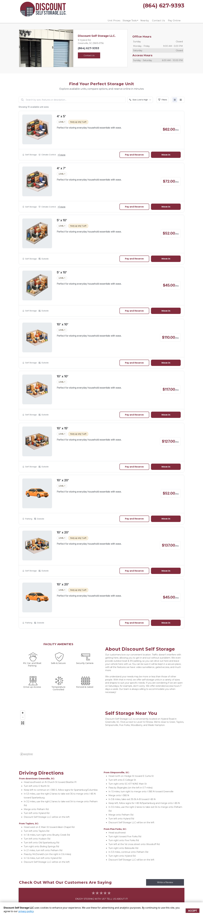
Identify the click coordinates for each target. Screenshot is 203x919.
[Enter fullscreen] (23, 723)
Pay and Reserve (134, 154)
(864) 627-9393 (88, 48)
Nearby (144, 20)
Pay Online (174, 20)
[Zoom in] (23, 713)
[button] (23, 48)
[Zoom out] (23, 717)
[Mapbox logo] (26, 754)
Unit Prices (114, 20)
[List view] (174, 99)
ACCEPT (192, 910)
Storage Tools (130, 20)
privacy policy (25, 911)
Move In (166, 154)
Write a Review (165, 882)
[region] (58, 733)
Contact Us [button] (89, 55)
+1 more (61, 155)
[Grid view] (180, 99)
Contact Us (158, 20)
